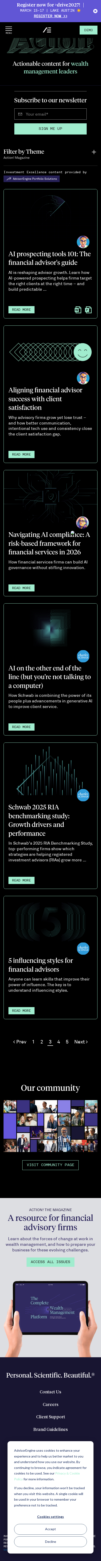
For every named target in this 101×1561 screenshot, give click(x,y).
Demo (88, 30)
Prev (20, 1041)
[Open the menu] (9, 30)
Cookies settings (50, 1517)
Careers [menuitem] (50, 1405)
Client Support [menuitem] (50, 1417)
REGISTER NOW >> (50, 16)
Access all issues (50, 1262)
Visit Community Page (50, 1165)
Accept (50, 1529)
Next (80, 1041)
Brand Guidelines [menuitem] (50, 1430)
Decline (50, 1542)
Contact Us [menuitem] (50, 1392)
